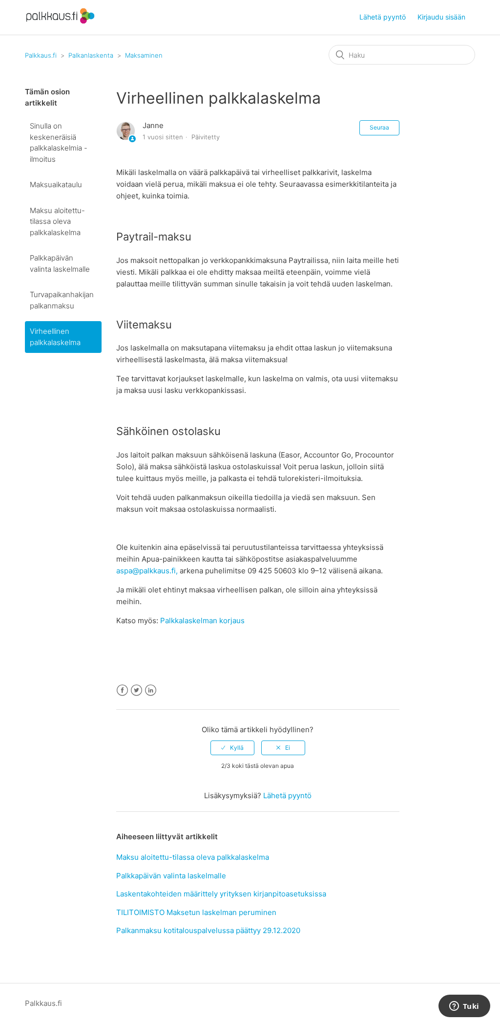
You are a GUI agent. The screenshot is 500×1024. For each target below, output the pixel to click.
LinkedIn (151, 690)
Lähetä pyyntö (382, 17)
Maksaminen (144, 55)
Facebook (122, 690)
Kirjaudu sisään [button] (441, 17)
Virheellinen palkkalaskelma (55, 337)
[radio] (232, 748)
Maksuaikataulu (56, 184)
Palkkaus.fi (41, 55)
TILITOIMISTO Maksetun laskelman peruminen (196, 912)
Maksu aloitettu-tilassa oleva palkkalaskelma (57, 221)
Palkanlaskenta (90, 55)
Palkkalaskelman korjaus (202, 620)
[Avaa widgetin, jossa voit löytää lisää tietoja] (464, 1007)
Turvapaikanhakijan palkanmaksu (62, 300)
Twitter (136, 690)
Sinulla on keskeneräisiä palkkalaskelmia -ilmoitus (58, 142)
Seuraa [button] (379, 127)
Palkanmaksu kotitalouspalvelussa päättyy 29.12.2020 (208, 930)
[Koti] (60, 22)
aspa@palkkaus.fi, (148, 570)
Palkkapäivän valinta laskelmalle (60, 263)
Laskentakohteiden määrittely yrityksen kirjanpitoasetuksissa (221, 893)
